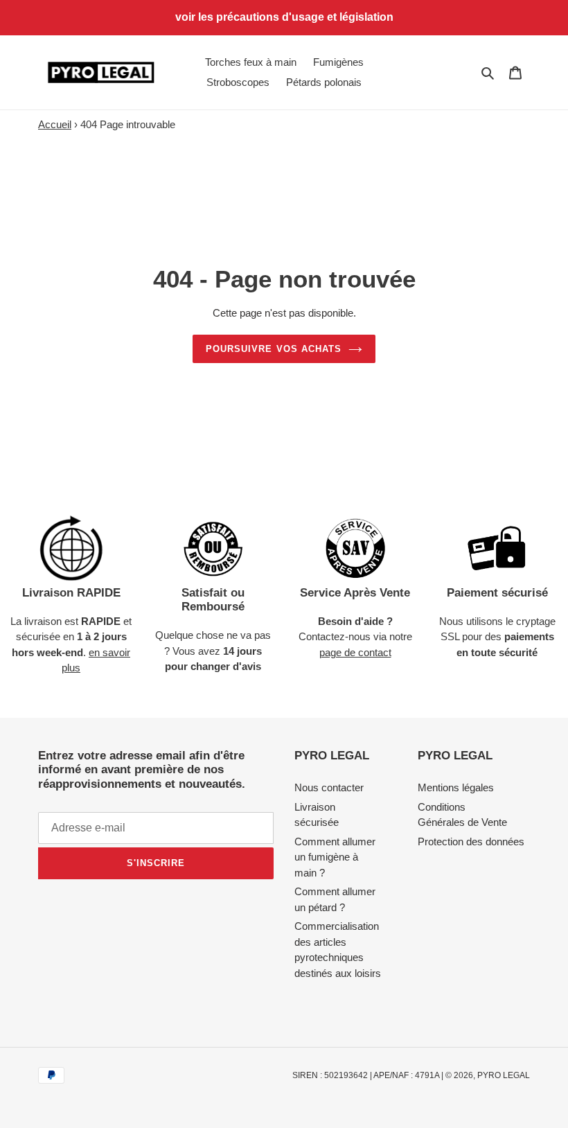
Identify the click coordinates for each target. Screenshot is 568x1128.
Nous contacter (329, 787)
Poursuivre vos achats (273, 349)
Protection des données (471, 841)
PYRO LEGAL (503, 1075)
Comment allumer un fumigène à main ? (334, 857)
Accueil (54, 124)
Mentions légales (456, 787)
